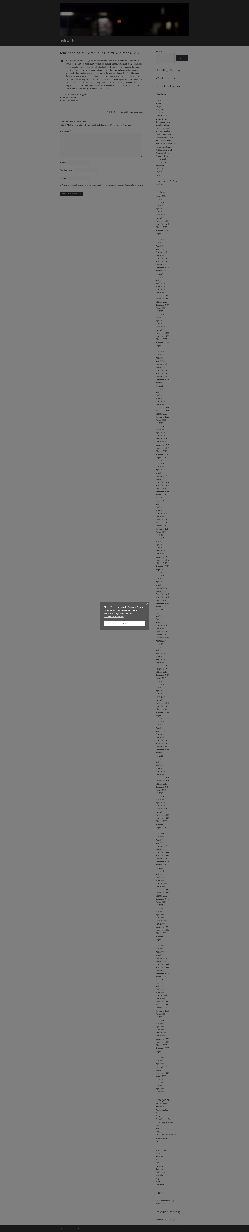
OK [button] (124, 624)
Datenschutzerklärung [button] (114, 616)
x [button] (147, 603)
